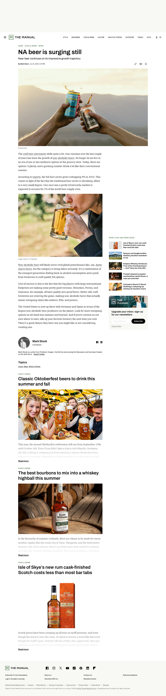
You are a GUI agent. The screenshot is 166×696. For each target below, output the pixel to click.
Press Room (95, 685)
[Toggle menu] (5, 37)
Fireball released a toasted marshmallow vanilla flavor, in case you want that (135, 276)
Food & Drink (89, 37)
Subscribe (138, 321)
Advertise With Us (51, 679)
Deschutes (22, 148)
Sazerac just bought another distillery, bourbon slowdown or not (135, 255)
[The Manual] (22, 37)
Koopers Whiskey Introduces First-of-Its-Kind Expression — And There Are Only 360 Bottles (135, 267)
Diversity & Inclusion (56, 685)
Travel (140, 37)
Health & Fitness (115, 37)
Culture (101, 37)
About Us (47, 675)
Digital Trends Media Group (15, 685)
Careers (30, 685)
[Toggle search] (160, 37)
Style (65, 37)
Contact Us (88, 675)
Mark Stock (24, 64)
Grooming (75, 37)
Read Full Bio (39, 354)
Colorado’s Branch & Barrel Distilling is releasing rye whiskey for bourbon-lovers (134, 286)
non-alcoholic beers (63, 158)
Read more (23, 461)
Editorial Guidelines (130, 675)
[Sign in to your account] (156, 37)
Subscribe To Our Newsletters (16, 675)
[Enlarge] (99, 197)
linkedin (101, 342)
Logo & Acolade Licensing (14, 679)
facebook (97, 342)
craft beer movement (34, 153)
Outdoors (129, 37)
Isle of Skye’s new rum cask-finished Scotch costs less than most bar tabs (135, 245)
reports (37, 176)
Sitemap (106, 685)
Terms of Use (70, 685)
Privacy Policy (116, 326)
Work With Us (41, 685)
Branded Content (90, 679)
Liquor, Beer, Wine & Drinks (29, 366)
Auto (149, 37)
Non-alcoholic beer (28, 264)
